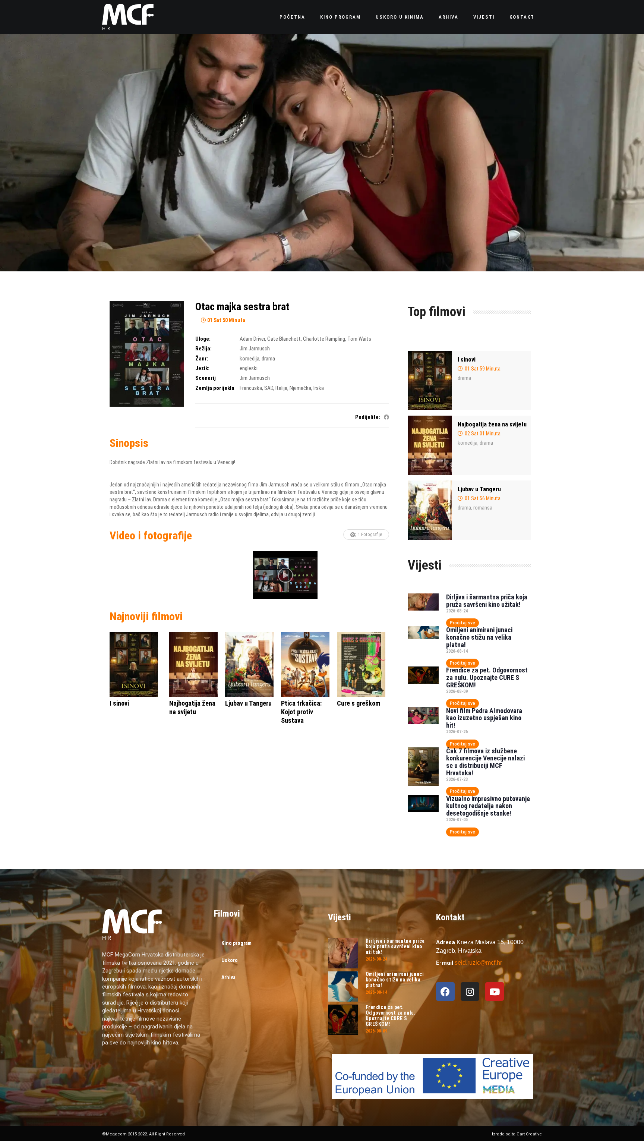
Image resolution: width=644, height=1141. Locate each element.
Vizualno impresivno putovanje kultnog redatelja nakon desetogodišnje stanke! (488, 806)
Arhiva (448, 17)
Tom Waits (359, 338)
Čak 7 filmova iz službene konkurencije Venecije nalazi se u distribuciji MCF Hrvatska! (485, 762)
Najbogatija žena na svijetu (492, 424)
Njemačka (300, 388)
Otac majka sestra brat (242, 306)
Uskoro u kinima (400, 17)
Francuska (251, 388)
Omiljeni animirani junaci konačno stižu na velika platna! (479, 637)
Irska (318, 388)
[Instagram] (470, 991)
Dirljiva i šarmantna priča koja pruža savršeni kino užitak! (486, 600)
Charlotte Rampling (324, 338)
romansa (482, 507)
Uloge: (203, 338)
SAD (268, 388)
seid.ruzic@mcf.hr (478, 962)
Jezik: (202, 368)
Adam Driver (252, 338)
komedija (249, 358)
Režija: (203, 348)
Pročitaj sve (462, 622)
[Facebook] (445, 991)
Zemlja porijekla (214, 388)
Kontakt (521, 17)
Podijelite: (367, 417)
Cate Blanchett (284, 338)
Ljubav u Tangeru (479, 489)
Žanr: (201, 358)
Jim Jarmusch (255, 348)
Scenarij (205, 378)
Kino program (340, 17)
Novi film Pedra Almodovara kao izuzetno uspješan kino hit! (484, 718)
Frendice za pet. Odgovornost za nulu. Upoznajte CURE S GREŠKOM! (487, 677)
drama (268, 358)
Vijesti (484, 17)
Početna (292, 17)
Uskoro (229, 960)
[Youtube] (494, 991)
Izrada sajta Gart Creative (517, 1134)
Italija (281, 388)
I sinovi (467, 359)
